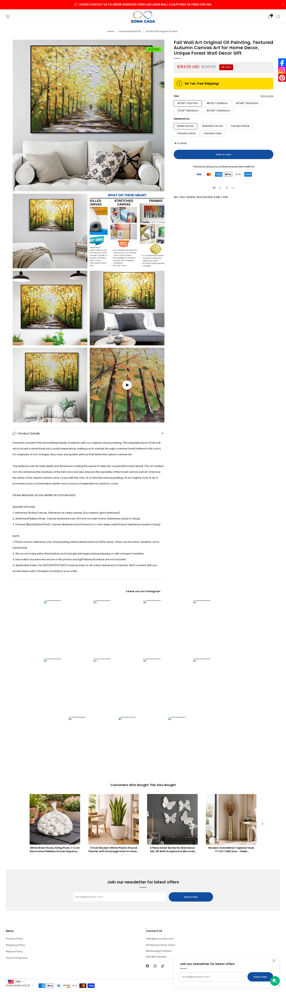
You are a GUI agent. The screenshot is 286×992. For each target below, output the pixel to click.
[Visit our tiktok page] (162, 966)
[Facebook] (282, 62)
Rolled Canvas (185, 126)
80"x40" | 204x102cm (218, 110)
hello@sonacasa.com (160, 938)
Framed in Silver (186, 133)
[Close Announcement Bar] (283, 4)
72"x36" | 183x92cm (187, 110)
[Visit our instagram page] (155, 966)
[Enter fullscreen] (158, 418)
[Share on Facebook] (214, 188)
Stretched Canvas (212, 126)
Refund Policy (14, 951)
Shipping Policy (15, 945)
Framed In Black (240, 126)
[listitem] (143, 4)
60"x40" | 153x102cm (247, 103)
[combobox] (15, 982)
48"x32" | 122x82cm (217, 103)
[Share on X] (220, 188)
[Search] (278, 16)
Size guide (266, 96)
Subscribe (260, 976)
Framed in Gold (212, 133)
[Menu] (8, 16)
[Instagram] (282, 70)
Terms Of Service (16, 958)
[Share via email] (233, 188)
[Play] (127, 385)
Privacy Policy (14, 938)
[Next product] (262, 823)
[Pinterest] (282, 78)
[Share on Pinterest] (227, 188)
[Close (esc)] (273, 960)
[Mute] (151, 418)
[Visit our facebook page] (147, 966)
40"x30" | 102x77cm (187, 103)
